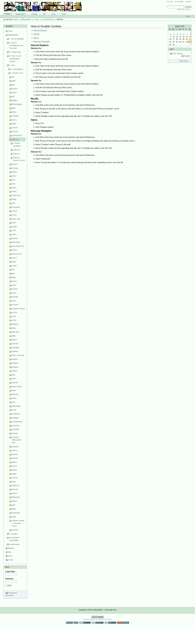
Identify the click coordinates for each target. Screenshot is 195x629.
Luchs (14, 320)
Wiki (44, 14)
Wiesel (14, 501)
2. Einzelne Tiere (47, 19)
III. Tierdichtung (15, 52)
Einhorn (15, 164)
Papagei (15, 363)
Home (8, 14)
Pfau (13, 375)
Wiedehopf (16, 497)
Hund (14, 262)
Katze (14, 285)
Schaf (14, 410)
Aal (13, 77)
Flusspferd (16, 207)
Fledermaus (16, 195)
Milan (14, 336)
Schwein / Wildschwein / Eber (17, 439)
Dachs (14, 120)
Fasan (14, 191)
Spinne (14, 462)
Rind (13, 402)
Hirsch (14, 258)
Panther (15, 359)
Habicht (15, 238)
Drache (14, 128)
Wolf (13, 505)
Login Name (10, 571)
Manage (34, 14)
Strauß (14, 470)
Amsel (14, 92)
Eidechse (15, 139)
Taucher (15, 478)
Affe (13, 85)
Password (9, 579)
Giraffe (14, 227)
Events (63, 14)
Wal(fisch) (15, 485)
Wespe (14, 493)
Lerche (14, 312)
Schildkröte (16, 414)
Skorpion (15, 446)
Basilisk (15, 100)
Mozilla (36, 34)
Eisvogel (15, 168)
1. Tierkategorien (17, 69)
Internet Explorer (40, 30)
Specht (14, 450)
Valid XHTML (97, 623)
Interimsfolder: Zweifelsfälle (14, 539)
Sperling (15, 458)
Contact (188, 1)
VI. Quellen (13, 534)
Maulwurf (15, 324)
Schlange (15, 418)
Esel (13, 180)
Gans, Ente (16, 219)
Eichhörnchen (17, 135)
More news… (185, 61)
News (54, 14)
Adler (14, 81)
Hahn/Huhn (16, 242)
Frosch (14, 211)
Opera (36, 38)
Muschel (15, 344)
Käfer (14, 277)
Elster (14, 176)
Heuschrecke (17, 254)
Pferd (14, 379)
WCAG (85, 623)
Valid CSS (110, 623)
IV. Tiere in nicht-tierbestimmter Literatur (15, 58)
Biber (14, 108)
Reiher (14, 398)
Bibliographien (21, 14)
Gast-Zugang (181, 55)
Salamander (16, 406)
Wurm (14, 509)
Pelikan (14, 371)
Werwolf (15, 489)
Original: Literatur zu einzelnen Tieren (18, 523)
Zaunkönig (16, 513)
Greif (14, 230)
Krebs (14, 293)
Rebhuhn (15, 394)
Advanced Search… (184, 9)
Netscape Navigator (42, 42)
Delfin (14, 124)
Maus (14, 328)
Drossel (15, 131)
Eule (13, 184)
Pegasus (15, 367)
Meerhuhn (15, 332)
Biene (14, 112)
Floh (13, 203)
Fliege (14, 199)
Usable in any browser (123, 623)
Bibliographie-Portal (43, 6)
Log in (188, 16)
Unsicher (15, 530)
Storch (14, 466)
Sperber (15, 454)
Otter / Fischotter (18, 355)
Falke (14, 188)
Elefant (14, 172)
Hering (14, 250)
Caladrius (15, 116)
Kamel (14, 281)
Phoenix (15, 382)
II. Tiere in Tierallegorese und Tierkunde (16, 45)
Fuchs (14, 215)
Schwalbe (15, 429)
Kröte (14, 301)
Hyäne (14, 266)
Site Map (170, 1)
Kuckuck (15, 305)
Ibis (13, 269)
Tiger (14, 481)
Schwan (15, 433)
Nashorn (15, 351)
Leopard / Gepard (18, 308)
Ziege (14, 517)
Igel (13, 273)
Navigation (9, 26)
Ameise (14, 89)
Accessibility (179, 1)
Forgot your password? (11, 594)
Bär (13, 96)
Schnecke (15, 425)
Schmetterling (17, 421)
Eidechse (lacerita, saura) (19, 159)
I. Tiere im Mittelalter (16, 39)
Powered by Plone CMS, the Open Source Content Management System (97, 617)
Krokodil (15, 297)
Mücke (14, 340)
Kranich (15, 289)
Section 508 (72, 623)
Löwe (14, 316)
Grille (14, 234)
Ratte (14, 390)
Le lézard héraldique (17, 144)
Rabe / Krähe (17, 386)
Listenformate (14, 544)
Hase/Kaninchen (18, 246)
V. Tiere (36, 19)
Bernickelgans (17, 104)
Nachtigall (15, 347)
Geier (14, 223)
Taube (14, 474)
